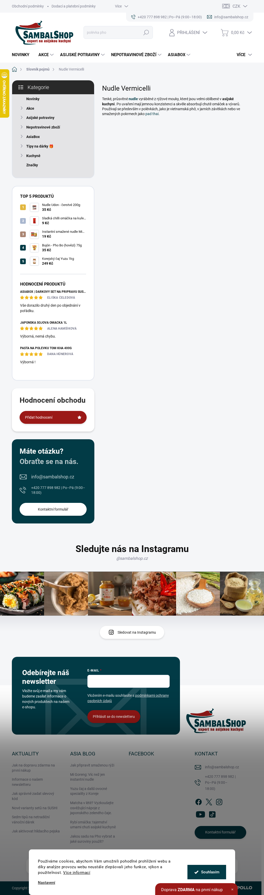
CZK (236, 6)
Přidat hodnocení (38, 417)
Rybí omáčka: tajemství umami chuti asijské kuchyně (93, 824)
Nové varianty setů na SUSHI (34, 808)
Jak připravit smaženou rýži (92, 765)
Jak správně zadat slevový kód (33, 796)
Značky (32, 165)
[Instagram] (219, 801)
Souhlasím (210, 872)
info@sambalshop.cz (52, 476)
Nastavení (46, 883)
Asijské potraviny (40, 118)
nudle (133, 99)
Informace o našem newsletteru (27, 782)
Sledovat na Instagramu (137, 632)
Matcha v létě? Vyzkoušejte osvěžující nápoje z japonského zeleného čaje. (91, 808)
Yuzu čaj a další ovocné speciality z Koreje (88, 791)
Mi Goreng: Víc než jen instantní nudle (87, 777)
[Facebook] (198, 801)
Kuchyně (33, 156)
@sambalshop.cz (132, 558)
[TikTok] (212, 813)
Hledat (146, 32)
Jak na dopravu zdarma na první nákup (33, 767)
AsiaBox (33, 137)
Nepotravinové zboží (43, 127)
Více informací (76, 872)
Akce (30, 108)
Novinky (32, 99)
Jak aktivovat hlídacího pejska (36, 831)
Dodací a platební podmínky (74, 6)
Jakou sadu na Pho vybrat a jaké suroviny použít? (92, 839)
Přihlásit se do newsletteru (114, 717)
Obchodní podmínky (28, 6)
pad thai (152, 114)
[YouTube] (200, 813)
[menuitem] (22, 55)
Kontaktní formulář (53, 509)
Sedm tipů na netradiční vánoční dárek (31, 819)
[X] (209, 801)
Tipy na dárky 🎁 (39, 146)
